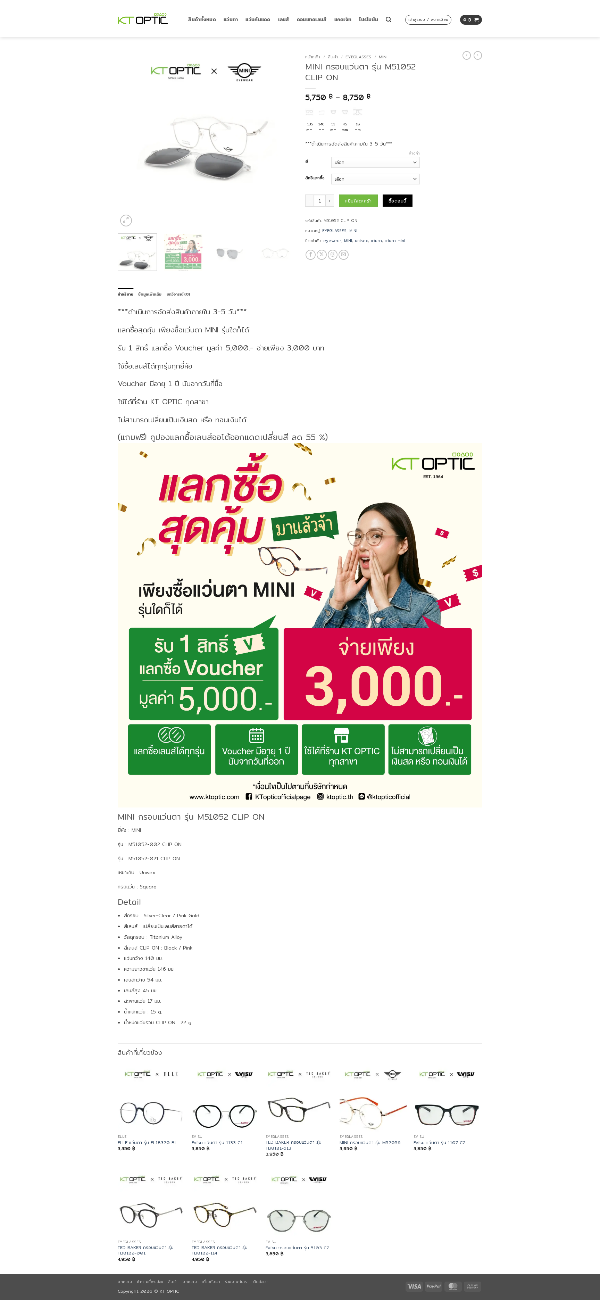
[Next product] (466, 55)
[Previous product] (478, 55)
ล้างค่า (414, 153)
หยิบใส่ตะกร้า (358, 201)
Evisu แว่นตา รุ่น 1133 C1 (217, 1142)
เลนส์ (283, 19)
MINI (383, 56)
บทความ (125, 1281)
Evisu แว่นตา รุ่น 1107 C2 (440, 1142)
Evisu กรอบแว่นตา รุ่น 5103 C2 (298, 1248)
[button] (388, 19)
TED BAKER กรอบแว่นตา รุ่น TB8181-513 (294, 1145)
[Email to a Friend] (344, 255)
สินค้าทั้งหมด (202, 19)
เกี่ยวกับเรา (211, 1281)
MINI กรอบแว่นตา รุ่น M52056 (370, 1142)
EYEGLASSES (358, 56)
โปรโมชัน (368, 19)
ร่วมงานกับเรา (237, 1281)
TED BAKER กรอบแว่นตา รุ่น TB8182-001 (146, 1250)
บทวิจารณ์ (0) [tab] (178, 294)
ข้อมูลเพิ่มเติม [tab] (149, 294)
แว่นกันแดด (257, 19)
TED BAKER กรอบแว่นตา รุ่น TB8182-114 (220, 1250)
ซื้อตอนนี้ (397, 201)
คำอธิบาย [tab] (125, 294)
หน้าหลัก (312, 56)
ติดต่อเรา (260, 1281)
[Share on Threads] (333, 255)
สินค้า (333, 56)
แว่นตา (231, 19)
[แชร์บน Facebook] (311, 255)
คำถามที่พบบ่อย (150, 1281)
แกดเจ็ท (343, 19)
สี (306, 161)
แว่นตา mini (395, 241)
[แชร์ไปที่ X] (322, 255)
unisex (361, 241)
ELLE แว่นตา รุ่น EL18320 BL (147, 1142)
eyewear (332, 241)
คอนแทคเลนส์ (312, 19)
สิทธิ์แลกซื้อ (314, 178)
